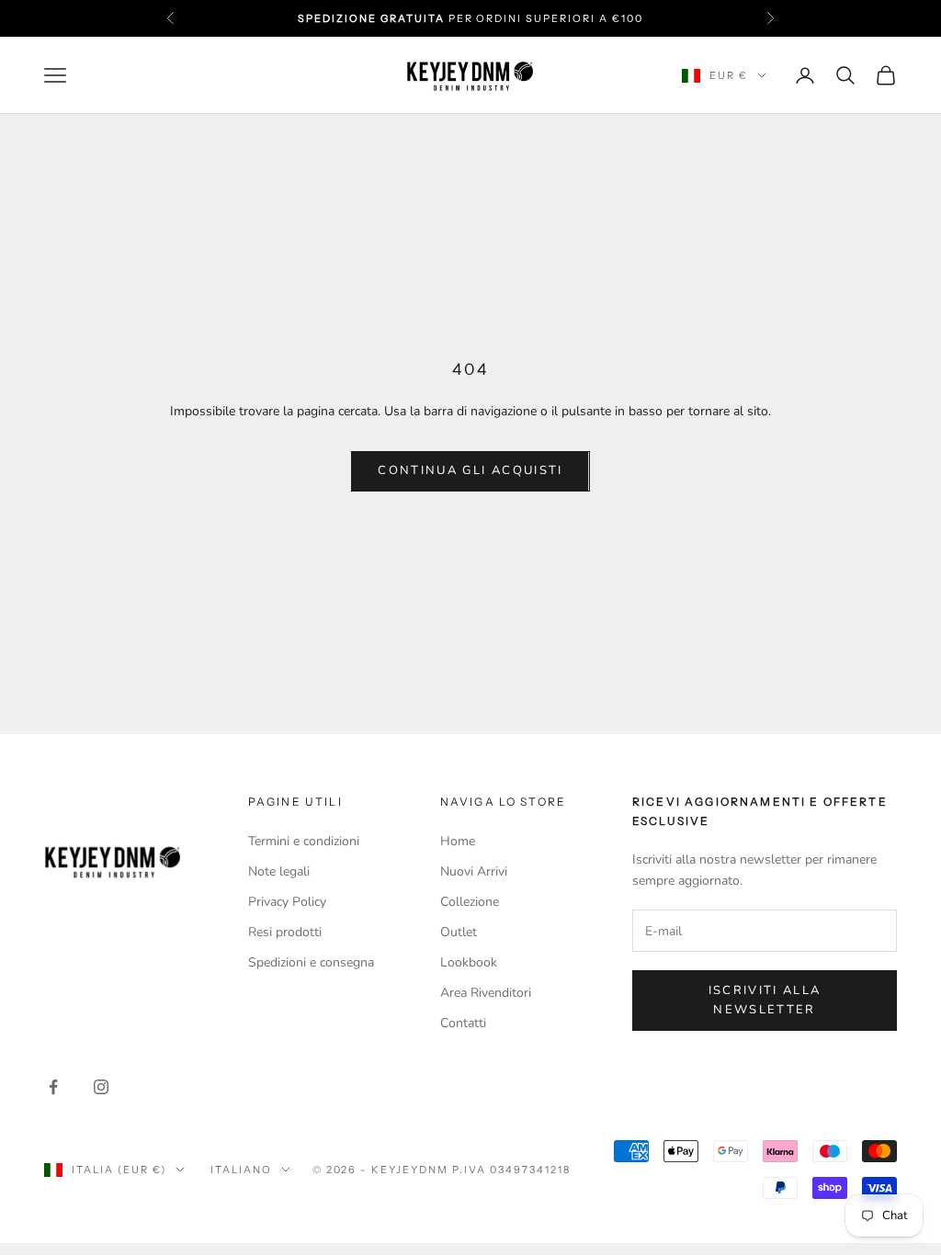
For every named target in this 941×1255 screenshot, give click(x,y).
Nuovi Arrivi (473, 871)
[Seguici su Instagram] (101, 1087)
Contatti (463, 1023)
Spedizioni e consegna (311, 962)
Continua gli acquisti (470, 470)
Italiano (241, 1169)
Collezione (469, 901)
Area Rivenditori (485, 992)
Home (457, 841)
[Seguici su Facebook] (53, 1087)
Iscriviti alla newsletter (765, 1000)
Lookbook (468, 962)
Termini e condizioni (303, 841)
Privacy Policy (287, 901)
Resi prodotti (285, 932)
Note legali (279, 871)
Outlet (458, 932)
